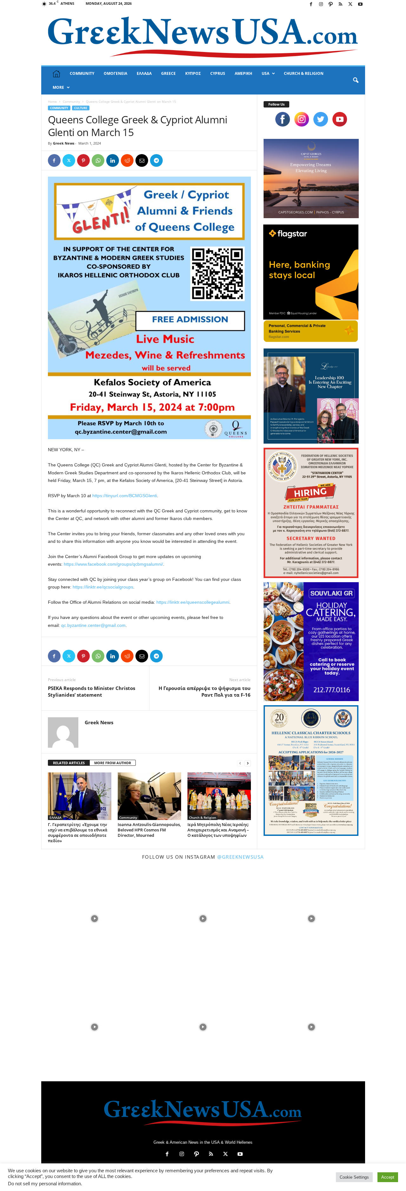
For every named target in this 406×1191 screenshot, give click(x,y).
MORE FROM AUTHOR (112, 762)
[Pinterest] (83, 160)
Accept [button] (387, 1177)
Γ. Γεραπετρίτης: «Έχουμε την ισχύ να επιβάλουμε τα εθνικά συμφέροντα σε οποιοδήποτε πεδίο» (77, 832)
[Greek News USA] (203, 37)
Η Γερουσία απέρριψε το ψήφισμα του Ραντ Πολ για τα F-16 (205, 691)
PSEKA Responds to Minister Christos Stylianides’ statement (91, 691)
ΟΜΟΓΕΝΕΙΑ (115, 73)
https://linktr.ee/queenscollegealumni (192, 602)
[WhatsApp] (98, 160)
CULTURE (80, 108)
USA (265, 73)
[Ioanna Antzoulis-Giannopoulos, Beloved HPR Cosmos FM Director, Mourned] (149, 796)
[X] (350, 4)
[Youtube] (360, 4)
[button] (356, 81)
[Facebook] (311, 4)
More (58, 87)
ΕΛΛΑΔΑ (144, 73)
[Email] (141, 160)
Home (52, 101)
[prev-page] (240, 763)
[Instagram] (321, 4)
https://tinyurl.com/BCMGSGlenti (124, 495)
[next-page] (248, 763)
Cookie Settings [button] (354, 1177)
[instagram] (302, 119)
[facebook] (282, 119)
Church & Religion (202, 817)
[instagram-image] (94, 918)
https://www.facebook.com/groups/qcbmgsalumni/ (113, 564)
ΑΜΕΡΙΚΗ (243, 73)
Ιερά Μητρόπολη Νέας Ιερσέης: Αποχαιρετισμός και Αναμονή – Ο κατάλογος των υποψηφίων (218, 830)
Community (71, 101)
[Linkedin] (112, 160)
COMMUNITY (82, 73)
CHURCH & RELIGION (304, 73)
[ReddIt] (127, 160)
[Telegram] (156, 160)
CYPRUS (217, 73)
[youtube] (340, 119)
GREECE (168, 73)
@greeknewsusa (240, 857)
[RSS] (340, 4)
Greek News (63, 143)
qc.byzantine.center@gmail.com (93, 625)
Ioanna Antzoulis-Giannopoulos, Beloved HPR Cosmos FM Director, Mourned (149, 830)
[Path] (331, 4)
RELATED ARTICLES (69, 762)
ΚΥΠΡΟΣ (193, 73)
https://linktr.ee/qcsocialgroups (103, 586)
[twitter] (321, 119)
